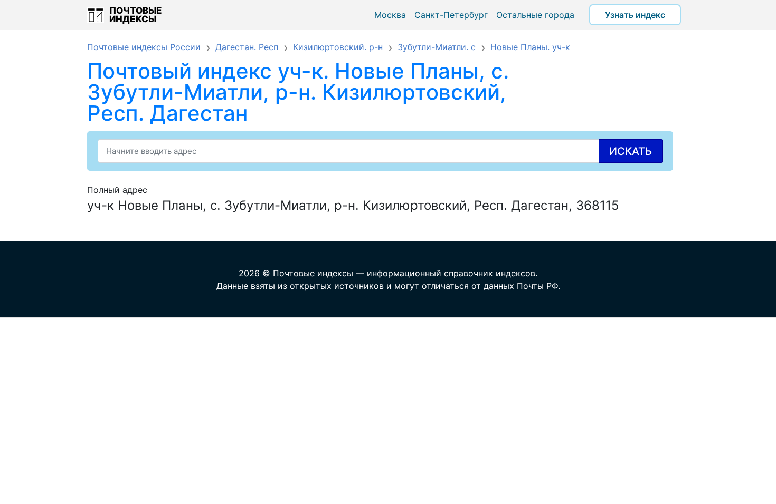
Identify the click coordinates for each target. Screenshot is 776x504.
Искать (630, 151)
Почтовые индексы (135, 14)
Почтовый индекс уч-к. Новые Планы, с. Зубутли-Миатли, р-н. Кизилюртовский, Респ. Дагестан (298, 92)
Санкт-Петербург (451, 14)
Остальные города (535, 14)
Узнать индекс (635, 14)
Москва (390, 14)
